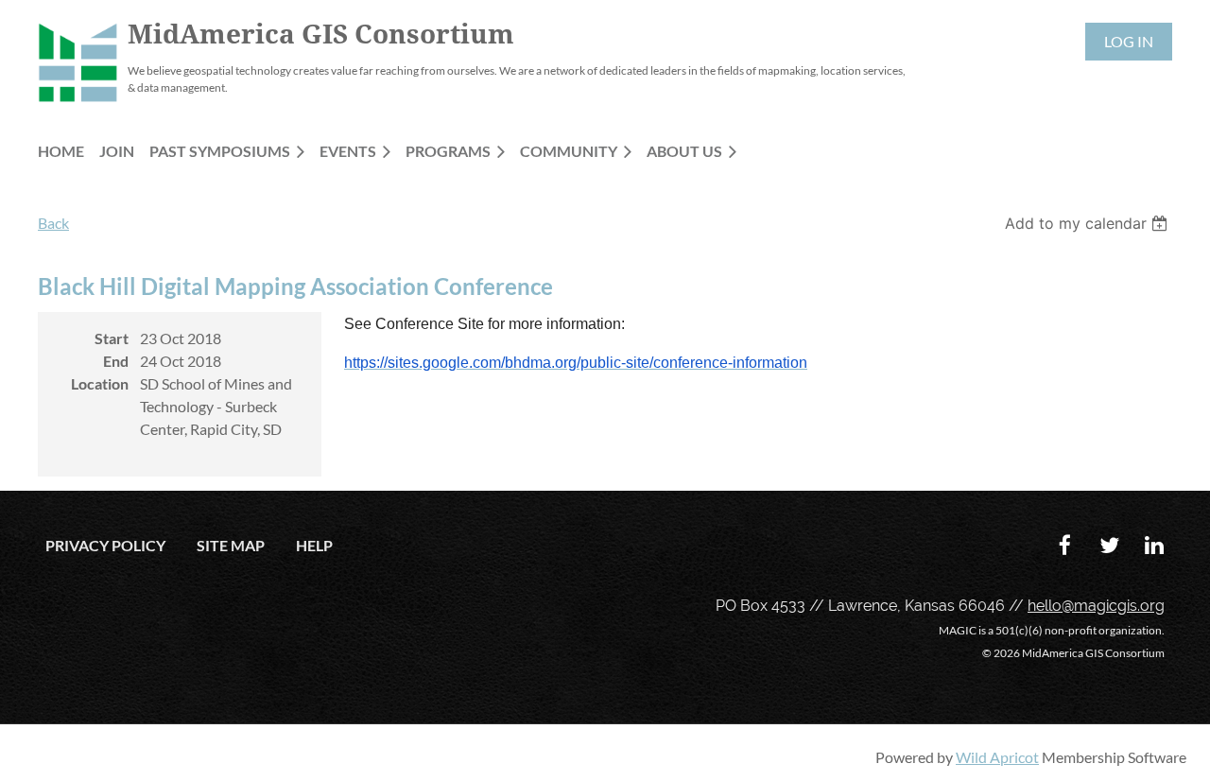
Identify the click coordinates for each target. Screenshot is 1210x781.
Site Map (231, 545)
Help (314, 545)
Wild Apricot (997, 757)
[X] (1109, 545)
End (116, 361)
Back (53, 223)
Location (100, 383)
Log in (1128, 41)
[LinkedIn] (1154, 545)
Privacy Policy (105, 545)
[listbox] (1088, 223)
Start (112, 338)
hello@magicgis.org (1096, 606)
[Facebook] (1065, 545)
